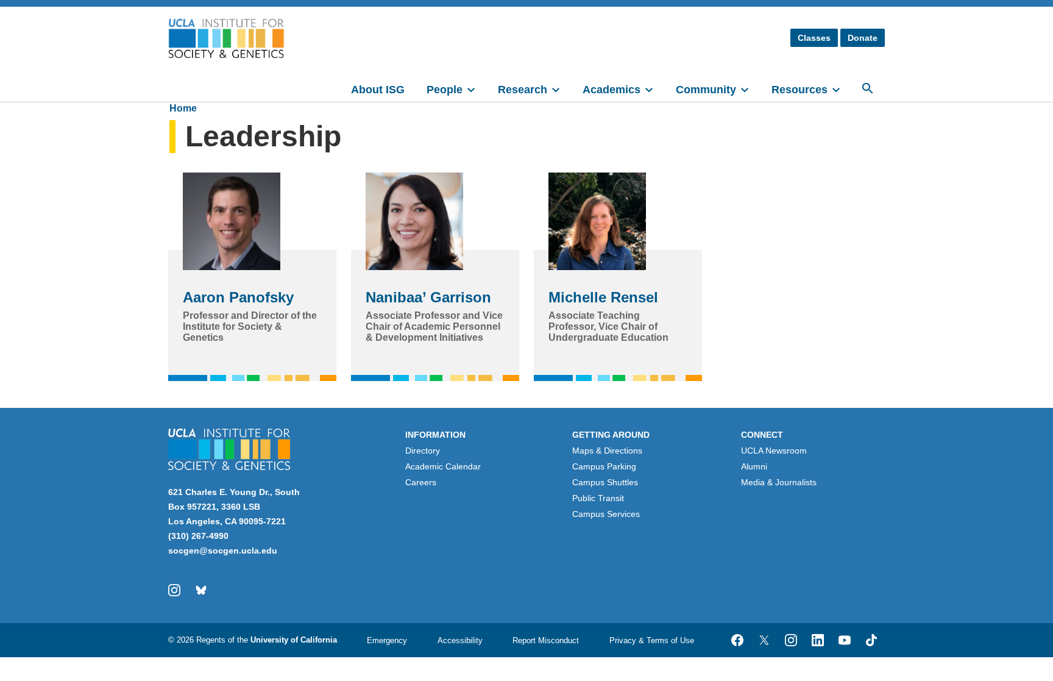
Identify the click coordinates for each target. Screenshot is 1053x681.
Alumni (754, 466)
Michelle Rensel (603, 297)
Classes (814, 38)
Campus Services (606, 514)
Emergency (387, 640)
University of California (293, 639)
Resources (799, 90)
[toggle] (476, 88)
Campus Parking (604, 466)
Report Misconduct (545, 640)
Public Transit (598, 498)
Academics (611, 90)
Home (183, 108)
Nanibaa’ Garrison (428, 297)
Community (706, 90)
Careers (420, 482)
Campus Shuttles (605, 482)
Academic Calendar (443, 466)
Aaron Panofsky (238, 297)
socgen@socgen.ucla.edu (222, 550)
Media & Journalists (779, 482)
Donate (863, 38)
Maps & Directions (607, 450)
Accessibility (460, 640)
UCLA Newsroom (774, 450)
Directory (422, 450)
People (445, 90)
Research (522, 90)
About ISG (378, 90)
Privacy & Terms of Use (651, 640)
